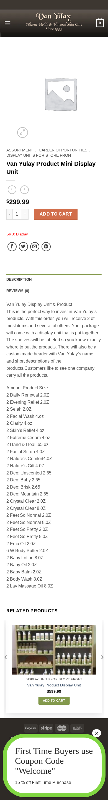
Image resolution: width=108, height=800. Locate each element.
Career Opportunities (63, 150)
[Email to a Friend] (34, 246)
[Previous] (6, 668)
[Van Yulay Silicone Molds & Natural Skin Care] (54, 21)
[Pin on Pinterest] (46, 246)
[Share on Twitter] (23, 246)
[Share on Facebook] (12, 246)
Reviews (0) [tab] (17, 291)
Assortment (19, 150)
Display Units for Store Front (39, 155)
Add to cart (56, 214)
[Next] (102, 668)
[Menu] (7, 23)
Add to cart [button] (54, 700)
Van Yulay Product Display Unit (54, 685)
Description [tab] (19, 279)
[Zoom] (22, 132)
